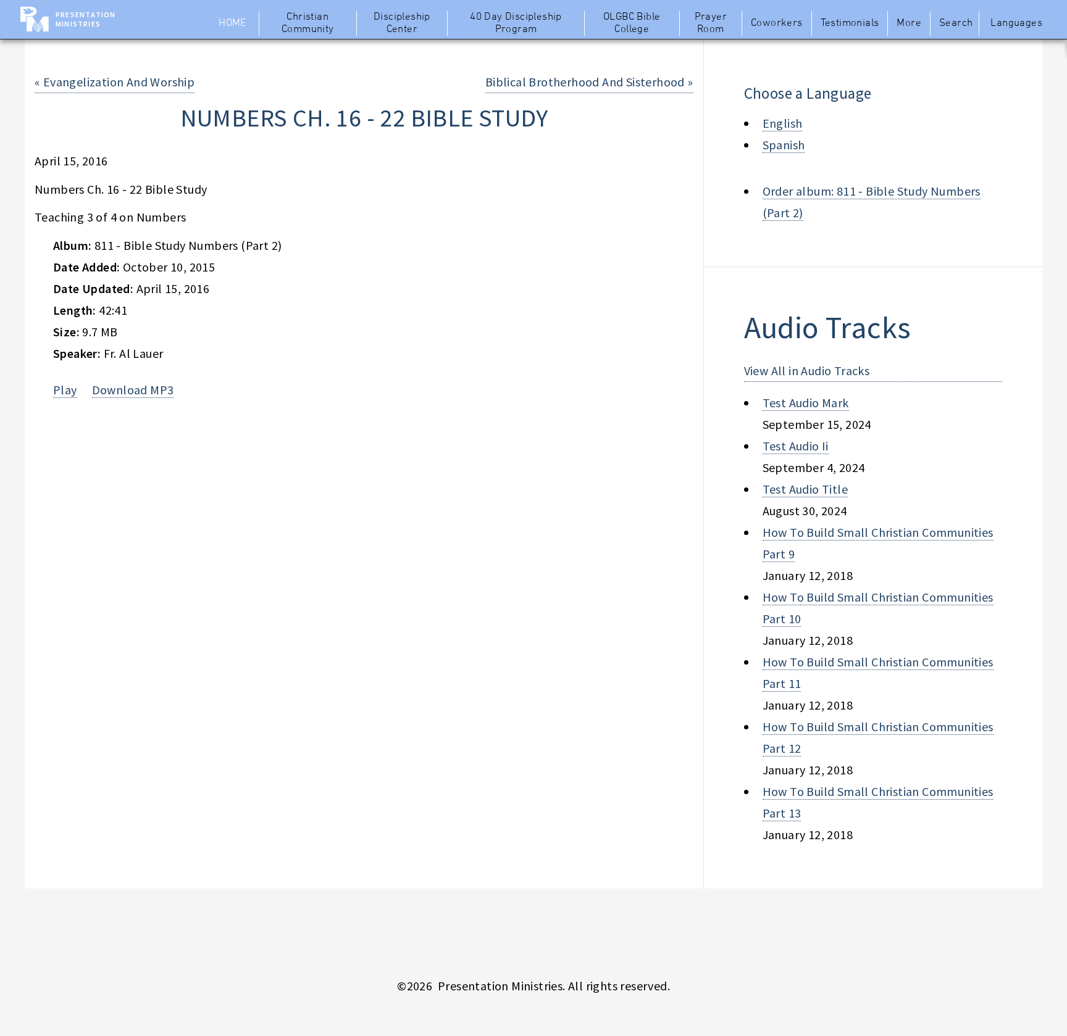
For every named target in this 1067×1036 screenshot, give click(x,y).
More (909, 23)
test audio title (805, 489)
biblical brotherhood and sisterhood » (589, 81)
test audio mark (806, 402)
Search (956, 23)
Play (65, 389)
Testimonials (850, 23)
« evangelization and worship (115, 81)
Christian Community (308, 23)
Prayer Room (711, 23)
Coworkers (777, 23)
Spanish (784, 144)
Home (232, 23)
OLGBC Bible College (631, 23)
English (783, 123)
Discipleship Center (402, 23)
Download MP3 (133, 389)
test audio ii (796, 446)
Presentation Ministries (85, 19)
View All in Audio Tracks (807, 370)
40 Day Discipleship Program (516, 23)
